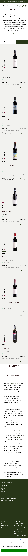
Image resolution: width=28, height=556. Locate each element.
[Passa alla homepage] (5, 5)
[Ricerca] (17, 5)
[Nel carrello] (24, 87)
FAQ (2, 524)
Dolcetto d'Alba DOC (8, 74)
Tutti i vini (4, 504)
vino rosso (4, 506)
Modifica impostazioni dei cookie (20, 536)
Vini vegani (4, 518)
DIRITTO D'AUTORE (18, 531)
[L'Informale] (15, 333)
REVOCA (16, 533)
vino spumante (5, 510)
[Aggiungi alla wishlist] (21, 87)
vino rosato (4, 512)
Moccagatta (16, 433)
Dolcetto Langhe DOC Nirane (10, 303)
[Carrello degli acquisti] (23, 5)
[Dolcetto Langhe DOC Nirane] (15, 287)
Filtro (23, 42)
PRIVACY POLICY (18, 525)
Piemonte (13, 383)
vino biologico (5, 516)
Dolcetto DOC (6, 257)
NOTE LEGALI (17, 521)
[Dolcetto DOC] (15, 242)
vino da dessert (5, 514)
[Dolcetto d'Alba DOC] (15, 59)
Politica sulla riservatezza (21, 540)
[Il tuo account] (20, 5)
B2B (2, 528)
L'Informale (5, 348)
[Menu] (25, 5)
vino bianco (4, 508)
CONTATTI (3, 521)
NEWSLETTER (4, 525)
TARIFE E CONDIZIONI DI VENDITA (19, 528)
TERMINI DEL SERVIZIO (19, 524)
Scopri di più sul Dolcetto (14, 34)
